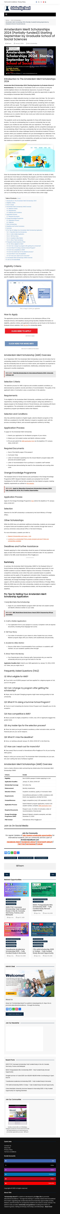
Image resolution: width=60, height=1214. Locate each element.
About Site (7, 1148)
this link (25, 325)
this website (30, 483)
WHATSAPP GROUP (44, 842)
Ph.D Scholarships (11, 904)
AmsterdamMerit (11, 858)
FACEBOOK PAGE (13, 842)
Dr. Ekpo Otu (38, 1197)
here (32, 501)
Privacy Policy (21, 2)
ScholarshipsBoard (42, 858)
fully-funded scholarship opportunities (37, 835)
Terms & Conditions (10, 1152)
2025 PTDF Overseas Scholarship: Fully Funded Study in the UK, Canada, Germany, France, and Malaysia (16, 911)
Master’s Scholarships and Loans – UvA (19, 536)
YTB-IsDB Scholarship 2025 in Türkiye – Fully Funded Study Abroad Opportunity (43, 951)
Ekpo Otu (11, 917)
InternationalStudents (26, 858)
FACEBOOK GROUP (28, 842)
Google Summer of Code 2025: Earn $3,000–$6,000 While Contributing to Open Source (30, 1077)
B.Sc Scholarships (11, 941)
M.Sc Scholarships (32, 43)
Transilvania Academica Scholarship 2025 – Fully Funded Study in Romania (16, 951)
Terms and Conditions (10, 2)
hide (19, 198)
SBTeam (9, 43)
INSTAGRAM (30, 844)
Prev (7, 874)
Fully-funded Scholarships (13, 899)
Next (53, 874)
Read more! (48, 1207)
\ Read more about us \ (14, 1014)
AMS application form (28, 441)
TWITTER (21, 844)
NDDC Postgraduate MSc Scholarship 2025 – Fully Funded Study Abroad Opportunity (43, 908)
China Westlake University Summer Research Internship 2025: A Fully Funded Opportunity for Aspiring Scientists (29, 1089)
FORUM (39, 844)
